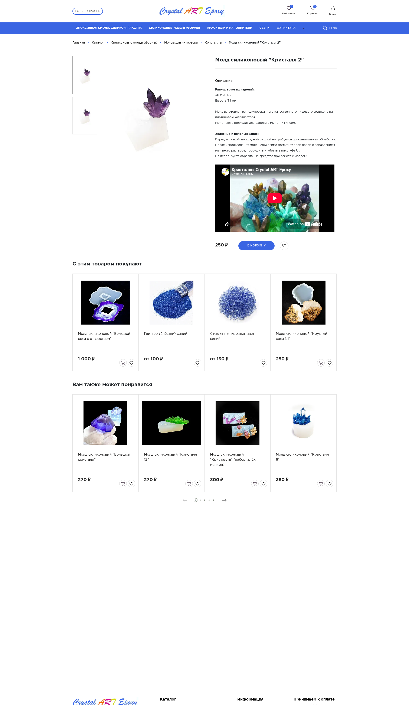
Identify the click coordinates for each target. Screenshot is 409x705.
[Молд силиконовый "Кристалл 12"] (171, 423)
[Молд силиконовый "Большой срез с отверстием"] (105, 302)
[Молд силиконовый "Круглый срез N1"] (303, 302)
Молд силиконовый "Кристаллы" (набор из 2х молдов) (233, 459)
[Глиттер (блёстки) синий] (171, 302)
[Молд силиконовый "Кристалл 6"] (303, 423)
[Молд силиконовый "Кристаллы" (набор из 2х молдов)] (237, 423)
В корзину (256, 245)
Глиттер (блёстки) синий (165, 333)
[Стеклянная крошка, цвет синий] (237, 302)
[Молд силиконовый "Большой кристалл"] (105, 423)
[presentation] (184, 500)
